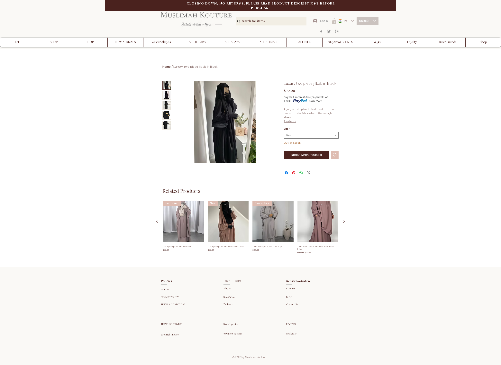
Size (287, 129)
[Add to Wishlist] (335, 155)
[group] (250, 227)
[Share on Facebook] (286, 172)
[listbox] (367, 21)
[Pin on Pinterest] (293, 172)
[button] (367, 21)
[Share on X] (308, 172)
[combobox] (311, 135)
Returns (165, 289)
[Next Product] (344, 221)
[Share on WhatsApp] (301, 172)
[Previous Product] (157, 221)
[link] (334, 21)
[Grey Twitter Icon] (329, 31)
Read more (290, 121)
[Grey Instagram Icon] (337, 31)
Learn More (315, 101)
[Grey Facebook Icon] (321, 31)
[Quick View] (318, 221)
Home (166, 67)
